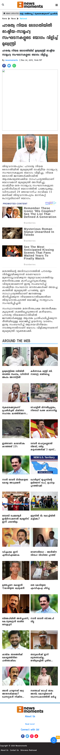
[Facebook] (23, 736)
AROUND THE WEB (16, 341)
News (13, 19)
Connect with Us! (30, 730)
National (23, 19)
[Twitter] (27, 736)
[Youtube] (36, 736)
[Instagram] (32, 736)
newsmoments (11, 60)
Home (4, 19)
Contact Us (14, 750)
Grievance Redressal (29, 750)
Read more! (30, 724)
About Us (30, 716)
